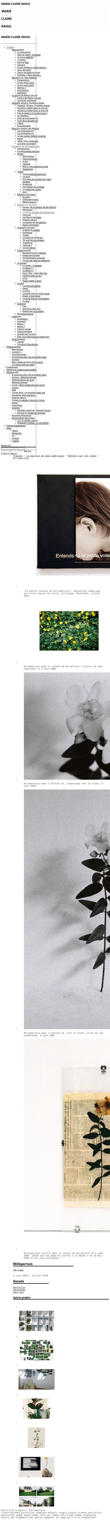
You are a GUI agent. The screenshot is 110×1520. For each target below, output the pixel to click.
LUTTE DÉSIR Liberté (27, 420)
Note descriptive (25, 314)
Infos (8, 428)
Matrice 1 (21, 88)
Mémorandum (29, 202)
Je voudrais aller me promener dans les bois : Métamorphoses (29, 376)
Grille (25, 161)
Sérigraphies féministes (23, 418)
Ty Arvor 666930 (25, 57)
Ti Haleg (21, 60)
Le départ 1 (28, 268)
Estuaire (21, 65)
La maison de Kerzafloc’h (34, 222)
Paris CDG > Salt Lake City (35, 273)
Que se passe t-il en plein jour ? (32, 113)
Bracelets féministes (21, 415)
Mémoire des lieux (26, 194)
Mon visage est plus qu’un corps (27, 362)
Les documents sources (28, 151)
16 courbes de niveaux (33, 240)
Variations (27, 232)
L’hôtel (20, 123)
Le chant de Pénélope (33, 237)
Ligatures (16, 316)
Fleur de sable (24, 70)
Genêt (25, 288)
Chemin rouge (24, 329)
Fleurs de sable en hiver (28, 72)
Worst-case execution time (35, 166)
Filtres (20, 154)
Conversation (29, 248)
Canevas (26, 164)
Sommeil (21, 321)
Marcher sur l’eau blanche (24, 77)
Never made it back (32, 281)
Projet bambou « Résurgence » (32, 67)
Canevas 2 (27, 245)
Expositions (12, 367)
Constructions (24, 250)
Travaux (10, 47)
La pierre (16, 352)
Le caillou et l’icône (32, 189)
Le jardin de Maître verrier (25, 95)
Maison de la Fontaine (33, 311)
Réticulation (28, 156)
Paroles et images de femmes (31, 413)
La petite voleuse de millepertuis (38, 212)
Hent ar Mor (23, 62)
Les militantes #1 (25, 131)
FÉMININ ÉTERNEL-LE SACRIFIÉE (33, 423)
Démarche (16, 433)
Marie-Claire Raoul (16, 452)
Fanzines (16, 408)
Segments (21, 93)
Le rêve (20, 283)
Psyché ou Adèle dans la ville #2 (32, 110)
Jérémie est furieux (26, 334)
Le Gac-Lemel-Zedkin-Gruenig (31, 136)
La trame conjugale (26, 143)
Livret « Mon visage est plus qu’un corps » (28, 386)
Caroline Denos (19, 354)
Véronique (28, 209)
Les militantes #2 (25, 133)
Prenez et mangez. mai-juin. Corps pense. (28, 401)
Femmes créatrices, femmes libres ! (34, 410)
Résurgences (18, 49)
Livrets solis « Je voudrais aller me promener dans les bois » (28, 393)
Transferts (27, 242)
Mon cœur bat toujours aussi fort (33, 336)
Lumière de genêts (31, 286)
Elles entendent (24, 331)
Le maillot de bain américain (25, 146)
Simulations (23, 90)
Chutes (20, 342)
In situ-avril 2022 (25, 85)
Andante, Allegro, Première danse (28, 103)
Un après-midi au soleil (23, 364)
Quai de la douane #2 (27, 121)
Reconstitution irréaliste (34, 253)
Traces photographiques (34, 174)
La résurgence (24, 52)
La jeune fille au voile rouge (36, 293)
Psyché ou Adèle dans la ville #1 (32, 108)
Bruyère (26, 197)
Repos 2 (21, 326)
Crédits (15, 441)
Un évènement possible (34, 258)
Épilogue (21, 303)
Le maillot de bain (26, 227)
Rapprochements (31, 225)
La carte (26, 176)
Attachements (18, 339)
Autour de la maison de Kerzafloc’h (39, 207)
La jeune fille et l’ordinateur (36, 298)
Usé (24, 306)
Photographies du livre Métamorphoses (23, 381)
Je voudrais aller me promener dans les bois (29, 358)
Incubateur (22, 319)
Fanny (20, 138)
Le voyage (22, 263)
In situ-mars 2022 (25, 82)
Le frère (26, 291)
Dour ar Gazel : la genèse (29, 54)
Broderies (27, 184)
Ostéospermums (30, 199)
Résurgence (17, 349)
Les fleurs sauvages (32, 217)
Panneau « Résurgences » (29, 75)
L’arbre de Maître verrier (29, 98)
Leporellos (17, 405)
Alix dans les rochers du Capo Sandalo (37, 180)
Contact (15, 438)
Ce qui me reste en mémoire (36, 260)
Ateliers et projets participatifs (21, 369)
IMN (14, 390)
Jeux (25, 192)
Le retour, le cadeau (32, 265)
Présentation (23, 80)
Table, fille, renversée (27, 141)
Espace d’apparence (15, 425)
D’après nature (30, 220)
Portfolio (19, 1287)
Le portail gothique (26, 100)
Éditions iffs (12, 372)
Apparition (28, 169)
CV (13, 436)
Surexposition (24, 126)
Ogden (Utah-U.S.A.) (32, 275)
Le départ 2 (28, 270)
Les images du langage (33, 187)
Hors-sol (27, 215)
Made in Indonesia (31, 296)
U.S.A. (25, 278)
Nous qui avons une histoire (25, 128)
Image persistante (31, 255)
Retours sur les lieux (27, 204)
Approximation (30, 159)
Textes (15, 430)
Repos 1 (21, 324)
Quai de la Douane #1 (27, 118)
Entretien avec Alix (32, 309)
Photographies (13, 347)
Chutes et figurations (27, 344)
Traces (20, 171)
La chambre (22, 115)
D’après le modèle (31, 230)
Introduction (23, 148)
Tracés (26, 235)
